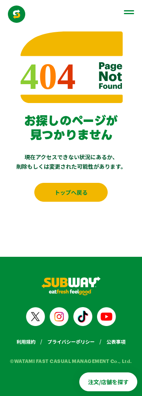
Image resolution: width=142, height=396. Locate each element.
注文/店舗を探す (108, 382)
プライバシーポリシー (71, 341)
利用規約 (26, 341)
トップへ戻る (71, 192)
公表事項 (115, 341)
